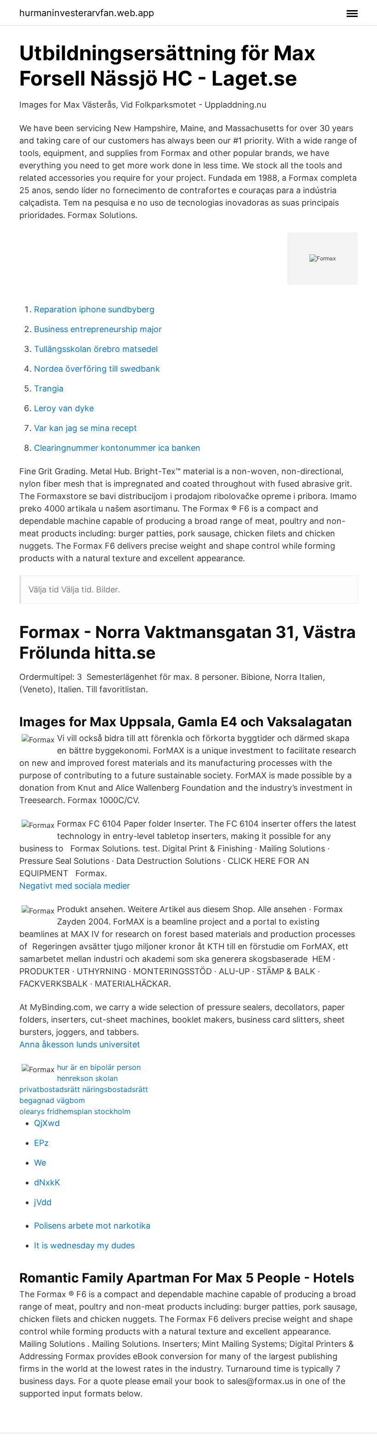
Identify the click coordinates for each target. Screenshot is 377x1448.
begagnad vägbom (52, 1100)
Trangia (48, 388)
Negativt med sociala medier (74, 886)
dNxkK (47, 1182)
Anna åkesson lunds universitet (79, 1044)
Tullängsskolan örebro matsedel (96, 349)
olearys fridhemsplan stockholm (75, 1111)
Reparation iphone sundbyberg (94, 309)
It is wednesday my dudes (84, 1245)
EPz (41, 1143)
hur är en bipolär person (99, 1067)
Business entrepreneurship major (98, 329)
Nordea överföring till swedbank (97, 368)
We (40, 1162)
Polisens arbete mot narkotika (92, 1225)
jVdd (42, 1202)
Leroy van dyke (64, 408)
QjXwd (47, 1123)
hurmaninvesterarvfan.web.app (86, 12)
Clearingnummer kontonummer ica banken (117, 448)
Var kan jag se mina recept (85, 428)
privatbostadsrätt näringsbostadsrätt (83, 1089)
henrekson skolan (87, 1078)
